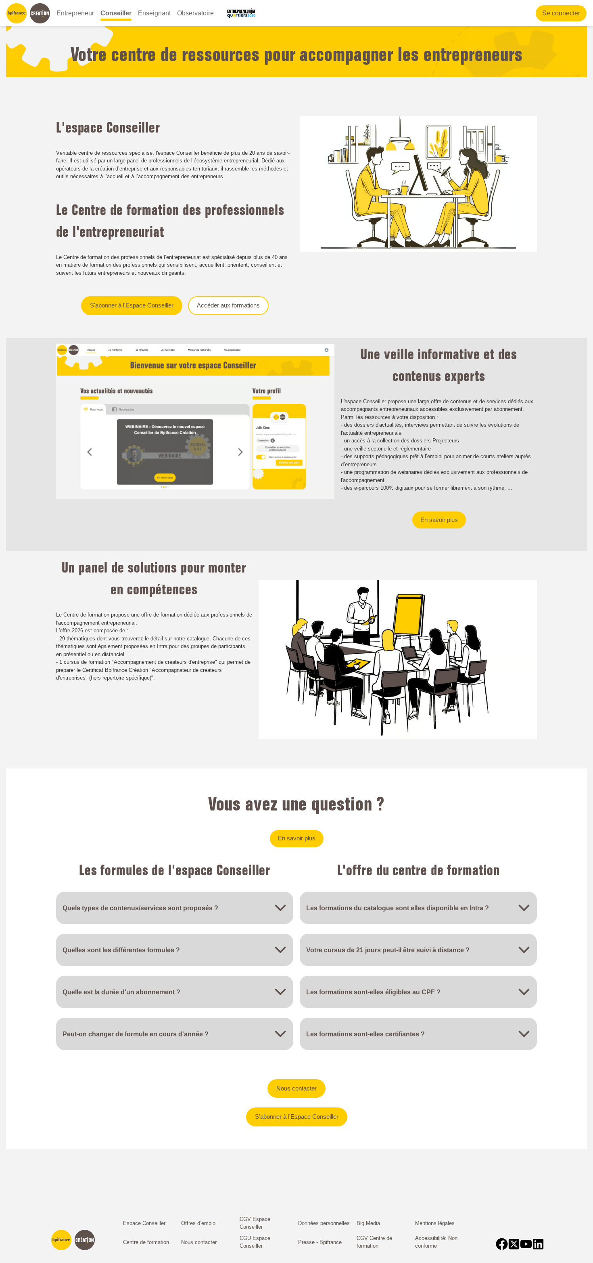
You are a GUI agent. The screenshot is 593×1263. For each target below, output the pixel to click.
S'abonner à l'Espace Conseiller (131, 305)
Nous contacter (296, 1088)
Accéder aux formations (228, 305)
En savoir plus (439, 519)
